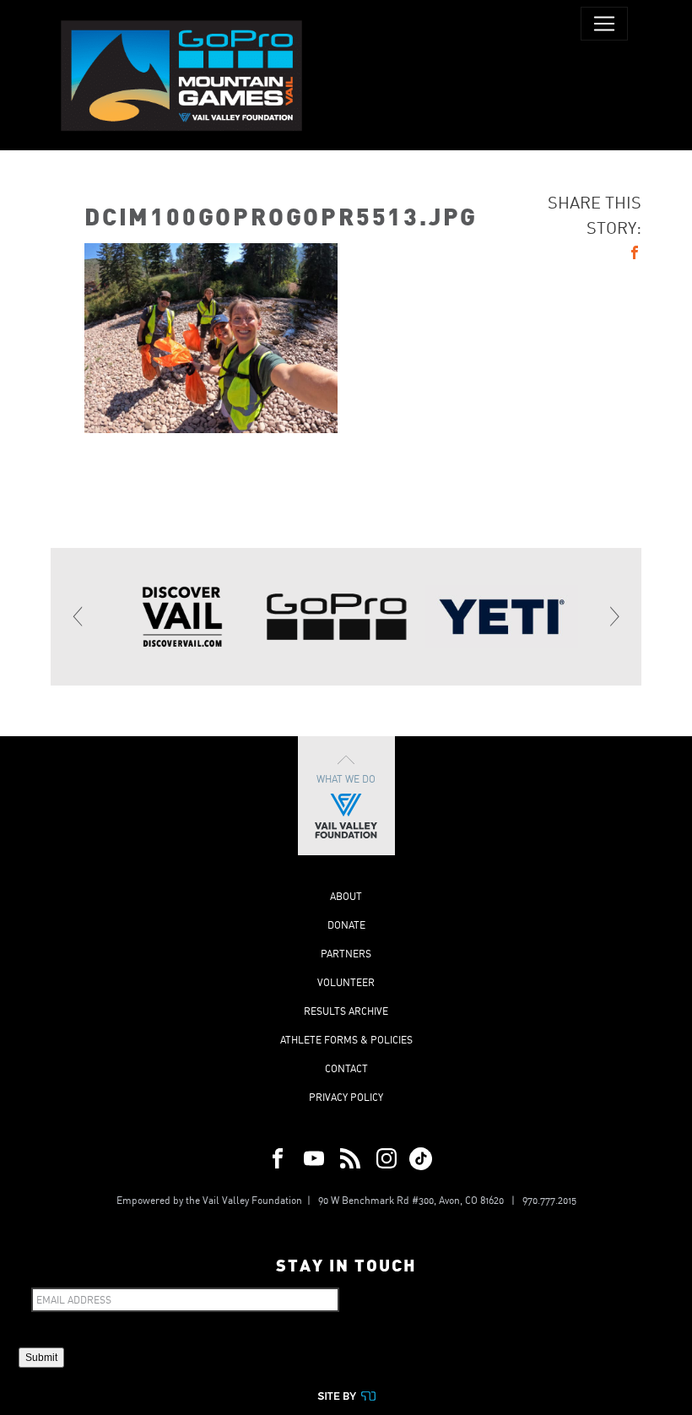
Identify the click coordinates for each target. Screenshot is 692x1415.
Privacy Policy (346, 1097)
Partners (346, 953)
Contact (346, 1068)
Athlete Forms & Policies (346, 1039)
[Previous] (78, 616)
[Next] (613, 616)
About (346, 896)
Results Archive (346, 1011)
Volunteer (346, 982)
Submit (41, 1357)
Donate (346, 925)
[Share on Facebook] (634, 255)
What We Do (346, 779)
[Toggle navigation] (604, 24)
